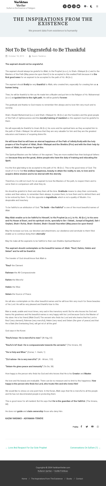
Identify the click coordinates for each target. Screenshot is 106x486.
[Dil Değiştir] (86, 6)
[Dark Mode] (91, 6)
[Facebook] (65, 6)
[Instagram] (74, 6)
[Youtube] (78, 6)
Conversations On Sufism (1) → (85, 447)
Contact (79, 479)
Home (24, 479)
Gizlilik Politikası (61, 471)
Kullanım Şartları (45, 471)
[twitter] (87, 426)
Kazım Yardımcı (38, 56)
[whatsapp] (98, 426)
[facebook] (81, 426)
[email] (92, 426)
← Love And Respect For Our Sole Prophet (26, 447)
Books (69, 479)
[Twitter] (69, 6)
